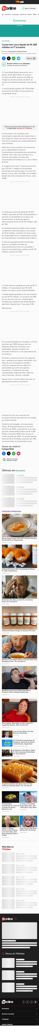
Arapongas (15, 14)
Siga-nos (29, 58)
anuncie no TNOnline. (24, 128)
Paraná (29, 14)
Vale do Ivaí (23, 14)
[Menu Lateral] (3, 15)
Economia (19, 20)
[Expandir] (36, 1024)
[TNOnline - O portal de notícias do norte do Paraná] (9, 8)
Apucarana (8, 14)
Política (35, 14)
